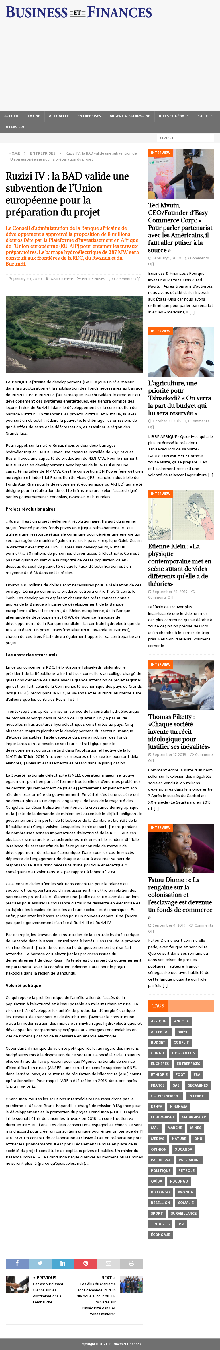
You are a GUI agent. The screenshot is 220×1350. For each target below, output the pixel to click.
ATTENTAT (160, 1032)
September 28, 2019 (170, 592)
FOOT (181, 1075)
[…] (192, 312)
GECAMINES (198, 1085)
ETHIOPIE (159, 1075)
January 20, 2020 (27, 279)
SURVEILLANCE (184, 1213)
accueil (11, 116)
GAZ (176, 1085)
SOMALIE (186, 1203)
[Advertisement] (110, 67)
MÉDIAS (157, 1139)
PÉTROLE (186, 1171)
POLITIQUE (160, 1171)
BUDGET (158, 1042)
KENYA (156, 1107)
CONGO (157, 1053)
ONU (198, 1139)
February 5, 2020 (167, 258)
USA (181, 1224)
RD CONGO (160, 1192)
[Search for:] (185, 137)
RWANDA (185, 1192)
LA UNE (34, 116)
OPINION (158, 1149)
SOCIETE (204, 116)
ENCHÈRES (160, 1064)
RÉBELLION (160, 1203)
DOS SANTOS (183, 1053)
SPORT (157, 1213)
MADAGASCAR (194, 1117)
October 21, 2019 (167, 421)
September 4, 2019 (169, 925)
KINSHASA (178, 1107)
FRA (197, 1075)
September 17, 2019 (169, 755)
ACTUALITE (59, 116)
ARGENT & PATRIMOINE (130, 116)
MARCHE (175, 1128)
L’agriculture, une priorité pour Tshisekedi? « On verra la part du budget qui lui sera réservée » (179, 398)
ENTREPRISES (89, 116)
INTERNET (197, 1096)
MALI (155, 1128)
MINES (195, 1128)
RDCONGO (179, 1181)
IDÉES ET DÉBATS (173, 116)
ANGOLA (181, 1021)
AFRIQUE (158, 1021)
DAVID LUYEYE (61, 279)
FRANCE (157, 1085)
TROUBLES (160, 1224)
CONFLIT (181, 1042)
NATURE (179, 1139)
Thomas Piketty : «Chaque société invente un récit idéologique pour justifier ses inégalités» (179, 731)
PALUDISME (161, 1160)
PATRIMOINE (190, 1160)
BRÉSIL (183, 1032)
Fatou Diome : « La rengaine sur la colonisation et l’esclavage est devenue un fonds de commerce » (180, 898)
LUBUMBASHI (162, 1117)
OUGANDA (183, 1149)
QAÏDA (156, 1181)
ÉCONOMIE (160, 1235)
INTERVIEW (14, 127)
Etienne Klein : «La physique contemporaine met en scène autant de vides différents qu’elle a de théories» (179, 565)
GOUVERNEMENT (165, 1096)
